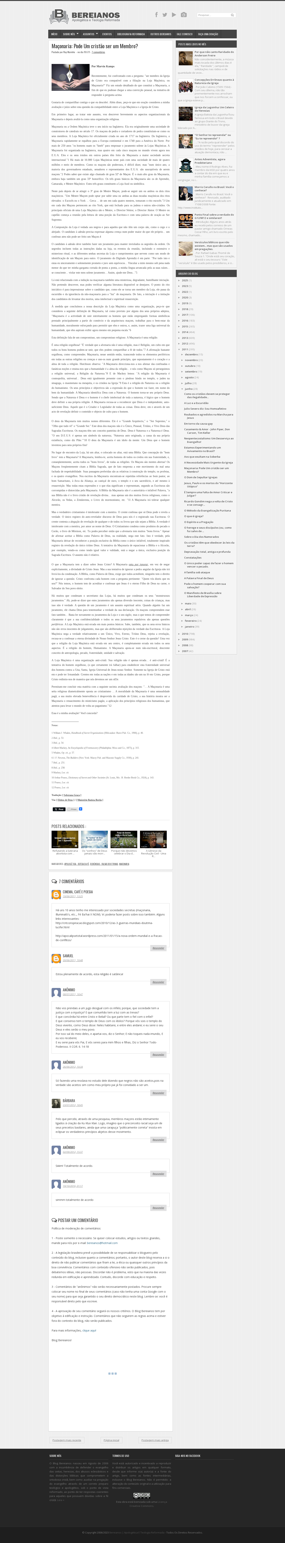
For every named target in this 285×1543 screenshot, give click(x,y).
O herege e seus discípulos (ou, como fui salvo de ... (207, 529)
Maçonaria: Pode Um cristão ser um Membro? (95, 46)
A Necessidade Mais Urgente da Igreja (208, 462)
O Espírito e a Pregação (198, 522)
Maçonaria (124, 863)
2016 (185, 320)
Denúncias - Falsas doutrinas (104, 863)
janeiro (189, 626)
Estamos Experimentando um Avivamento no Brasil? (202, 449)
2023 (185, 286)
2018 (185, 309)
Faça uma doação (208, 34)
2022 (185, 292)
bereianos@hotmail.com (102, 1243)
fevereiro (191, 620)
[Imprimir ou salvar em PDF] (72, 809)
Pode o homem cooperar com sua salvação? (205, 585)
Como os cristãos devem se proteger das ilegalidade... (207, 395)
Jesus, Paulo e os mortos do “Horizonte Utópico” (208, 484)
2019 (185, 303)
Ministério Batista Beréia (89, 800)
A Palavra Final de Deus (199, 578)
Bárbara (69, 1100)
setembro (191, 371)
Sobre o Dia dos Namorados (201, 537)
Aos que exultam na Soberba (202, 456)
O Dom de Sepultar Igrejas (200, 477)
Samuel (68, 955)
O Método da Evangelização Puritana (207, 510)
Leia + (60, 1500)
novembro (191, 360)
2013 (185, 338)
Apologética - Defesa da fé (76, 863)
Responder (158, 948)
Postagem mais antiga (155, 1440)
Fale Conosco (185, 34)
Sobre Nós (69, 34)
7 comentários (98, 52)
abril (188, 609)
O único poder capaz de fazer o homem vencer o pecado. (208, 564)
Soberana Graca (72, 795)
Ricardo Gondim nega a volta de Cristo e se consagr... (208, 503)
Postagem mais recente (67, 1440)
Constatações (192, 557)
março (189, 615)
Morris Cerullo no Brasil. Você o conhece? (214, 188)
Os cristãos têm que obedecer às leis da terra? (209, 544)
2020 (185, 297)
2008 (185, 645)
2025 (185, 280)
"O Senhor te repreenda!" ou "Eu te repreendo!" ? (213, 136)
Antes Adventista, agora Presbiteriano (210, 160)
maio (188, 603)
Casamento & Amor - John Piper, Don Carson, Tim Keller (207, 430)
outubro (190, 366)
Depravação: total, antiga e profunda (207, 551)
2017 (185, 314)
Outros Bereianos (160, 34)
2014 (185, 332)
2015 (185, 326)
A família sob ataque (197, 572)
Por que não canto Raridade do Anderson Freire (214, 53)
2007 (185, 651)
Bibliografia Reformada (131, 34)
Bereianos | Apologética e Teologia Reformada (136, 1532)
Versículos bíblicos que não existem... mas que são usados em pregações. (214, 245)
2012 (185, 343)
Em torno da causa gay (198, 423)
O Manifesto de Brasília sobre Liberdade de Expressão (202, 594)
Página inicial (111, 1440)
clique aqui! (89, 1330)
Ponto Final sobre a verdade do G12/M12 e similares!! (214, 216)
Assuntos (88, 34)
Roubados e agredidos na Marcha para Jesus (208, 416)
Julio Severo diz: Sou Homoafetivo (205, 408)
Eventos (107, 34)
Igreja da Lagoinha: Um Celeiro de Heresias (214, 109)
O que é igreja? (194, 516)
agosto (189, 377)
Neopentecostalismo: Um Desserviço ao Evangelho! (209, 440)
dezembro (191, 354)
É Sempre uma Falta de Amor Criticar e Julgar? (208, 493)
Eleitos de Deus (65, 800)
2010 (185, 634)
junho (189, 389)
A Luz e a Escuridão (196, 403)
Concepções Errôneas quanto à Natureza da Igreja (214, 81)
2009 (185, 639)
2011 (185, 349)
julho (188, 383)
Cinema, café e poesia (78, 891)
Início (54, 34)
